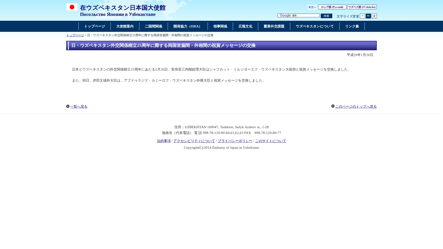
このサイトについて (270, 141)
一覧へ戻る (78, 106)
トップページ (75, 35)
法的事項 (164, 141)
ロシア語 (332, 7)
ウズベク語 (362, 7)
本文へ (312, 7)
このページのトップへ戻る (356, 106)
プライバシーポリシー (235, 141)
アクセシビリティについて (194, 141)
